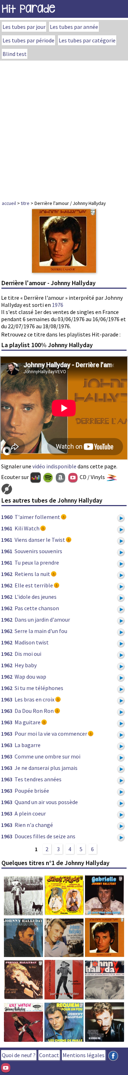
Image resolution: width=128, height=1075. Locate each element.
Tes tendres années (38, 779)
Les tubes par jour (24, 26)
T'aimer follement (37, 516)
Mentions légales (84, 1055)
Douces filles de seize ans (45, 836)
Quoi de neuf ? (19, 1055)
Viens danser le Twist (40, 539)
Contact (49, 1055)
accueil (9, 203)
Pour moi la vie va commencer (51, 733)
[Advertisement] (64, 128)
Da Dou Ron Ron (34, 710)
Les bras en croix (34, 699)
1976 (57, 304)
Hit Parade (28, 8)
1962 (6, 573)
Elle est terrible (34, 585)
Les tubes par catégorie (87, 40)
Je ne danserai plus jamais (46, 767)
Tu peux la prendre (37, 562)
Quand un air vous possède (46, 802)
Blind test (14, 53)
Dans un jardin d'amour (42, 619)
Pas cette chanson (37, 608)
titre (25, 203)
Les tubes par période (28, 40)
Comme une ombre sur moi (47, 756)
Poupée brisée (32, 790)
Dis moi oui (28, 653)
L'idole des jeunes (36, 596)
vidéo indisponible (54, 466)
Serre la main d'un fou (41, 630)
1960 (6, 516)
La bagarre (28, 745)
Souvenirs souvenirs (38, 551)
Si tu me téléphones (39, 687)
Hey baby (26, 665)
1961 (6, 528)
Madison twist (32, 642)
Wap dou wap (30, 676)
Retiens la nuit (32, 573)
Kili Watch (27, 528)
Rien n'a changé (34, 824)
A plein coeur (30, 813)
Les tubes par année (74, 26)
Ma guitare (28, 722)
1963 (6, 699)
